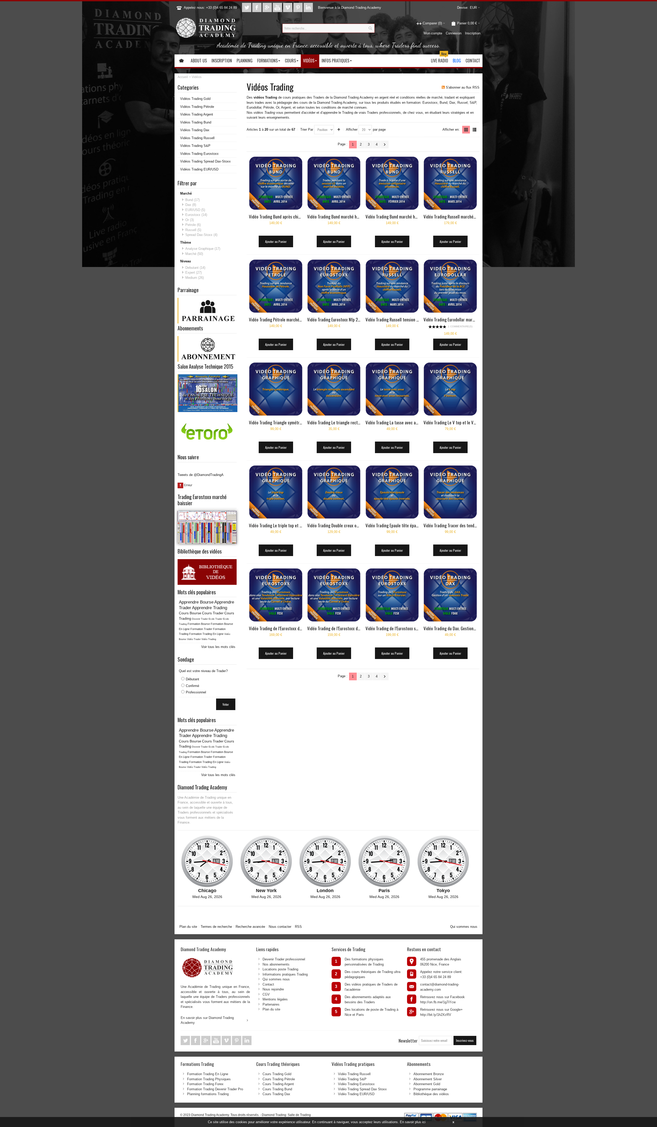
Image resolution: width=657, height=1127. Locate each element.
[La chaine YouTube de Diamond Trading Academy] (278, 7)
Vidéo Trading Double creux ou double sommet (346, 525)
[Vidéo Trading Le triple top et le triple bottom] (276, 492)
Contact (268, 984)
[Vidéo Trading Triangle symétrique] (276, 389)
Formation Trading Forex (205, 1084)
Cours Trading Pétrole (279, 1079)
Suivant (385, 144)
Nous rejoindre (273, 989)
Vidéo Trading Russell (354, 1074)
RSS (298, 927)
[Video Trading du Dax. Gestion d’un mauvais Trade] (392, 595)
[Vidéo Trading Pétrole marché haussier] (276, 286)
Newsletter (408, 1040)
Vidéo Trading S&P (352, 1079)
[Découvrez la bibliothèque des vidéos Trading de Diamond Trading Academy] (207, 562)
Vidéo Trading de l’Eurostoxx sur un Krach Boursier (408, 628)
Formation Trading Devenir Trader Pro (215, 1089)
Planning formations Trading (208, 1094)
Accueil (183, 77)
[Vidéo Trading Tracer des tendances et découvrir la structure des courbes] (450, 492)
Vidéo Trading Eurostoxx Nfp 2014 (335, 319)
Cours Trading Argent (278, 1084)
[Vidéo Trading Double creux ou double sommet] (334, 492)
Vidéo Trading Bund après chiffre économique (287, 216)
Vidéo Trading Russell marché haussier (456, 216)
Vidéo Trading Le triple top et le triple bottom (287, 525)
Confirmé (192, 686)
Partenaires (271, 1004)
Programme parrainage (430, 1089)
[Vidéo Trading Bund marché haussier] (392, 183)
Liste (474, 129)
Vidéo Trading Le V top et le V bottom (455, 422)
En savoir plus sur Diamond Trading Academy (207, 1020)
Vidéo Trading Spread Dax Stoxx (362, 1089)
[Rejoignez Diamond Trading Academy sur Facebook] (257, 7)
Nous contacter (280, 927)
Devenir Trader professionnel (284, 959)
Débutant (192, 679)
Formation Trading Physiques (209, 1079)
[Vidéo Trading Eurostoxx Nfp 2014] (334, 286)
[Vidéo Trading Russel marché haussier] (450, 183)
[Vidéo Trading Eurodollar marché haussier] (450, 286)
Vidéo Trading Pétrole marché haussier (282, 319)
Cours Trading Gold (277, 1074)
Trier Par (306, 129)
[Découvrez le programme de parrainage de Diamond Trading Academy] (207, 300)
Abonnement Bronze (428, 1074)
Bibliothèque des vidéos (431, 1094)
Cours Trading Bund (277, 1089)
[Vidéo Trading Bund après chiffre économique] (276, 183)
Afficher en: (451, 129)
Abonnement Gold (426, 1084)
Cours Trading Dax (276, 1094)
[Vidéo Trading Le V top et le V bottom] (450, 389)
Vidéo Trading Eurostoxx (356, 1084)
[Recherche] (370, 28)
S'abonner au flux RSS (462, 87)
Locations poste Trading (280, 969)
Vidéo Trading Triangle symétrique (278, 422)
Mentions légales (275, 999)
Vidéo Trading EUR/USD (356, 1094)
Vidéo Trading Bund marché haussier (396, 216)
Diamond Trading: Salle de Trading (286, 1115)
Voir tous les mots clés (218, 647)
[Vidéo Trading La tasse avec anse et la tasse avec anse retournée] (392, 389)
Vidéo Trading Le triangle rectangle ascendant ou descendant (359, 422)
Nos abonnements (276, 964)
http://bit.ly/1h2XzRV (435, 1015)
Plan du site (188, 927)
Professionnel (196, 692)
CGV (266, 994)
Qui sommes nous (463, 927)
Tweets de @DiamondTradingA (201, 475)
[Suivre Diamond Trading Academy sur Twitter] (247, 7)
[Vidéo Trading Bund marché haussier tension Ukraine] (334, 183)
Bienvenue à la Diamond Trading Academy (349, 7)
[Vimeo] (288, 7)
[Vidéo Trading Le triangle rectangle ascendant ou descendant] (334, 389)
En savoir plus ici (413, 1122)
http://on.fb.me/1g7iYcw (438, 1002)
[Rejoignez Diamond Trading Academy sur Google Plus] (268, 7)
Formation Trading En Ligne (207, 1074)
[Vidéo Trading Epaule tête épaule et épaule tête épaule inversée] (392, 492)
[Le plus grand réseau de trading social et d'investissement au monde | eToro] (207, 417)
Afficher (352, 129)
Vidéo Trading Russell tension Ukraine (397, 319)
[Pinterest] (298, 7)
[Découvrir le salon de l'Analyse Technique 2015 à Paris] (207, 377)
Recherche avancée (250, 927)
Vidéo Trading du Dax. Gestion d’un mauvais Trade (465, 628)
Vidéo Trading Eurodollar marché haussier (458, 319)
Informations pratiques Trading (285, 974)
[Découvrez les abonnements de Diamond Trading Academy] (207, 338)
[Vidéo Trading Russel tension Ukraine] (392, 286)
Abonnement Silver (427, 1079)
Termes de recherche (216, 927)
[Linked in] (308, 7)
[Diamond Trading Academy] (206, 28)
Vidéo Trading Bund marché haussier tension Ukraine (352, 216)
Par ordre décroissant (339, 129)
